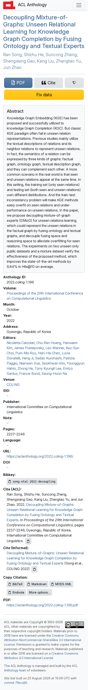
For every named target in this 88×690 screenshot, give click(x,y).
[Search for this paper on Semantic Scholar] (74, 83)
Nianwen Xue (29, 363)
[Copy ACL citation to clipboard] (28, 541)
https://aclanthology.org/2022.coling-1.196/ (40, 456)
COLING (13, 384)
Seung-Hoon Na (54, 373)
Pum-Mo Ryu (25, 353)
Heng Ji (27, 358)
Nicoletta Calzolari (21, 343)
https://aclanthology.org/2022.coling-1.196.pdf (42, 605)
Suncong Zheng (61, 54)
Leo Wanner (54, 348)
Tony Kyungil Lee (48, 368)
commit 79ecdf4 (15, 682)
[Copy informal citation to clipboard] (34, 569)
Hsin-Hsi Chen (49, 353)
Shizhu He (34, 54)
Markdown (39, 584)
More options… (39, 592)
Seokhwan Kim (53, 363)
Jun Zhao (12, 67)
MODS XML (63, 584)
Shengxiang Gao (19, 61)
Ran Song (12, 54)
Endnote (18, 592)
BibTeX (18, 584)
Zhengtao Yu (68, 61)
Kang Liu (45, 61)
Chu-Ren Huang (48, 343)
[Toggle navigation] (79, 5)
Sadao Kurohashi (48, 358)
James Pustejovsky (29, 348)
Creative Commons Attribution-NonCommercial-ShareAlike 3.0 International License (42, 640)
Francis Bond (29, 373)
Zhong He (25, 368)
